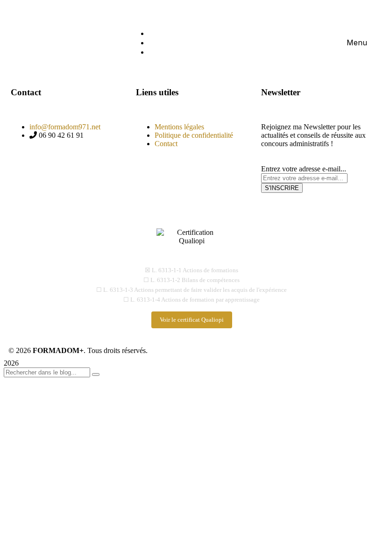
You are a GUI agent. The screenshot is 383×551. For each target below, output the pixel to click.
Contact (166, 144)
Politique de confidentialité (194, 135)
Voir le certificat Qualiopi (192, 319)
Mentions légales (179, 127)
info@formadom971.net (64, 127)
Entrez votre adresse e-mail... (303, 169)
